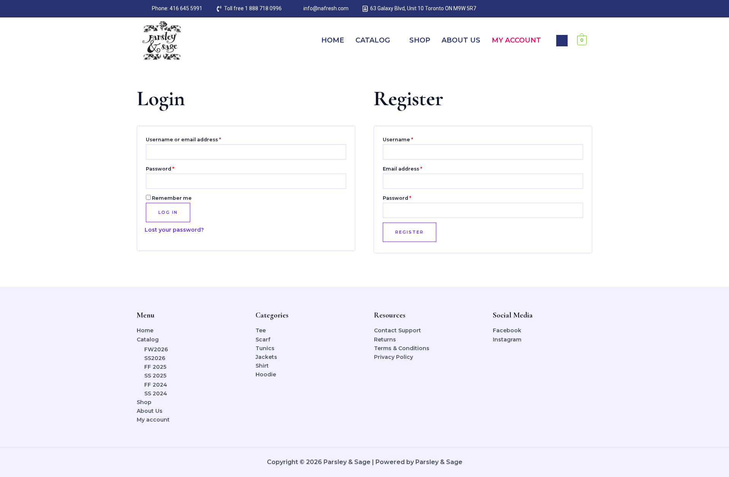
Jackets (266, 357)
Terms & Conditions (401, 348)
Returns (385, 339)
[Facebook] (550, 8)
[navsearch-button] (562, 40)
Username (410, 138)
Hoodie (266, 374)
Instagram (507, 339)
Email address (414, 168)
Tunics (265, 348)
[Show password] (341, 181)
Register (409, 232)
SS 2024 (155, 393)
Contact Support (397, 330)
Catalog (372, 40)
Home (332, 40)
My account (516, 40)
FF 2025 (155, 366)
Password (172, 168)
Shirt (262, 365)
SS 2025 (155, 375)
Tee (261, 330)
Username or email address (195, 138)
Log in (168, 212)
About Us (461, 40)
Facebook (507, 330)
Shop (419, 40)
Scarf (263, 339)
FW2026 (156, 349)
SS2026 (154, 358)
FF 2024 (155, 384)
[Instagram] (565, 8)
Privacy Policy (393, 357)
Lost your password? (174, 229)
